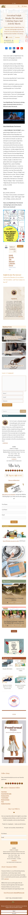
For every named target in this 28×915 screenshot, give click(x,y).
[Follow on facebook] (15, 471)
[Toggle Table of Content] (14, 251)
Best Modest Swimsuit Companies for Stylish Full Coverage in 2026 (14, 622)
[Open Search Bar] (19, 6)
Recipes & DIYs (5, 795)
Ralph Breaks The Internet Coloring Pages (12, 260)
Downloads (17, 37)
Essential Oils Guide (6, 793)
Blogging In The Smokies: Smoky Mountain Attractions (20, 687)
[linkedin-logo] (14, 48)
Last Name (4, 509)
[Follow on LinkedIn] (20, 471)
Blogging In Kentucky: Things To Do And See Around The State (7, 687)
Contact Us (14, 459)
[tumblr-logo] (14, 52)
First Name (4, 504)
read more (20, 316)
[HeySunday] (14, 576)
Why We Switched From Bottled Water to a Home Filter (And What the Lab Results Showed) (13, 338)
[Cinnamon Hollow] (3, 6)
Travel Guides (4, 797)
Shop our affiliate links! (14, 480)
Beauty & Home (5, 799)
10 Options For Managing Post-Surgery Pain (12, 352)
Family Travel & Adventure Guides (11, 585)
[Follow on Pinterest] (11, 471)
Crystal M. (10, 37)
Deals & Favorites (5, 803)
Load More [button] (14, 631)
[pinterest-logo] (18, 48)
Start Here (4, 791)
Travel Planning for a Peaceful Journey (14, 599)
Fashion (5, 608)
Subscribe (14, 522)
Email (3, 515)
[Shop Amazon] (22, 471)
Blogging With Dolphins (7, 668)
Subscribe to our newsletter (9, 494)
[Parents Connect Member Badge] (14, 706)
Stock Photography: (14, 892)
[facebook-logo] (6, 48)
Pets (2, 801)
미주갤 (14, 714)
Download (20, 246)
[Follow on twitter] (17, 471)
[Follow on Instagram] (6, 471)
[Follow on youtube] (13, 471)
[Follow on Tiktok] (8, 471)
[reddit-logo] (22, 48)
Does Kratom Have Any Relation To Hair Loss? (13, 366)
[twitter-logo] (10, 48)
